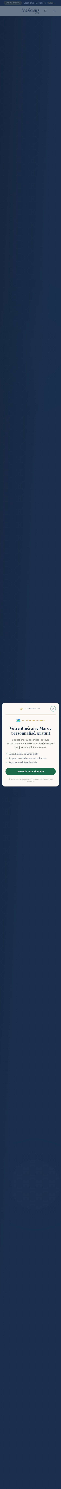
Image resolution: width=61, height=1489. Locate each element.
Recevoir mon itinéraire (30, 771)
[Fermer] (53, 708)
